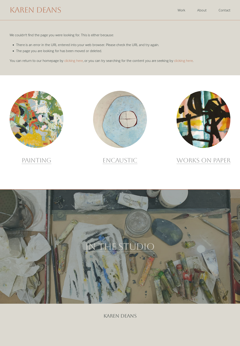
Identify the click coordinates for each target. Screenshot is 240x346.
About (202, 10)
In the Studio (119, 246)
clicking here (73, 60)
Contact (225, 10)
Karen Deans (35, 10)
